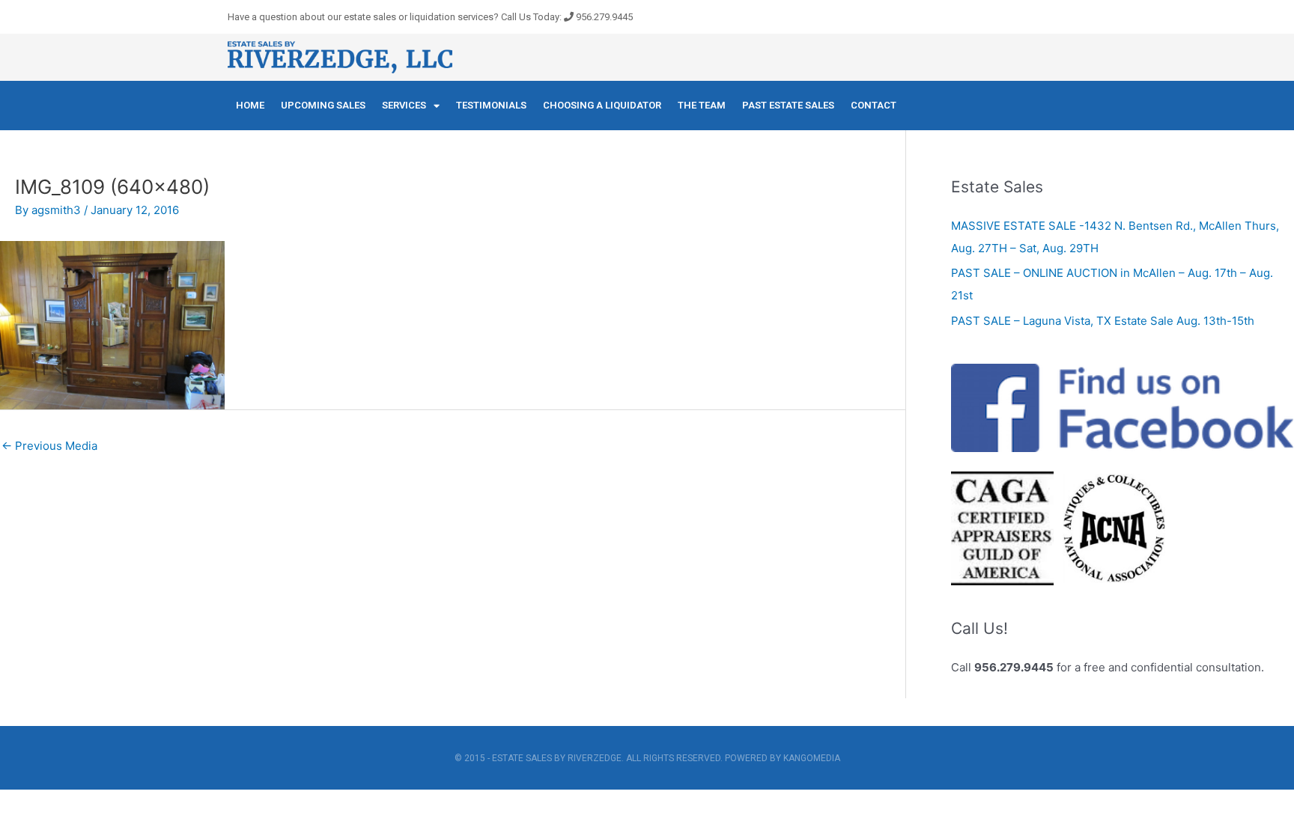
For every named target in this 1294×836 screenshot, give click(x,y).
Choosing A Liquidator (602, 105)
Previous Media (49, 446)
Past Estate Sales (788, 105)
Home (250, 105)
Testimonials (491, 105)
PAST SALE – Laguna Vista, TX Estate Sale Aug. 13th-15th (1102, 321)
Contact (873, 105)
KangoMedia (811, 758)
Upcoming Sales (323, 105)
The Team (702, 105)
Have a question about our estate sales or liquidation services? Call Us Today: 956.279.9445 (430, 16)
